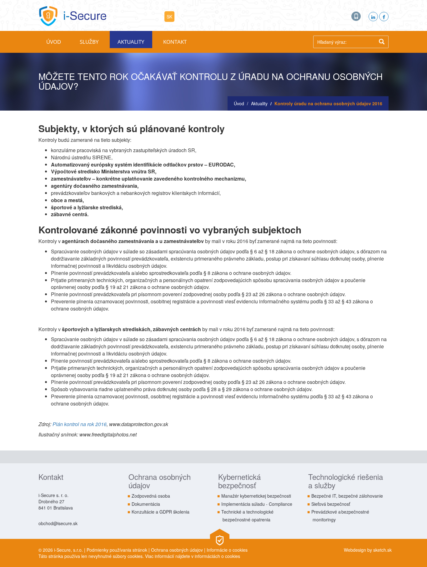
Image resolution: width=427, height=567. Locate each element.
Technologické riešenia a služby (345, 480)
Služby (89, 41)
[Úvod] (72, 15)
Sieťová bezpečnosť (330, 504)
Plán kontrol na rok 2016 (80, 424)
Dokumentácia (146, 504)
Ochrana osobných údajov (159, 480)
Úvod (53, 41)
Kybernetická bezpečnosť (239, 480)
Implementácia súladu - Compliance (256, 504)
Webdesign (355, 550)
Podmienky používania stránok (117, 550)
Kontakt (175, 41)
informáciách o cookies (217, 556)
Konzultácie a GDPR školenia (160, 512)
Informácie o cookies (227, 550)
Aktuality (131, 41)
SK (169, 16)
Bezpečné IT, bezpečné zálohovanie (347, 496)
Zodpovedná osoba (151, 496)
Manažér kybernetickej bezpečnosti (256, 496)
